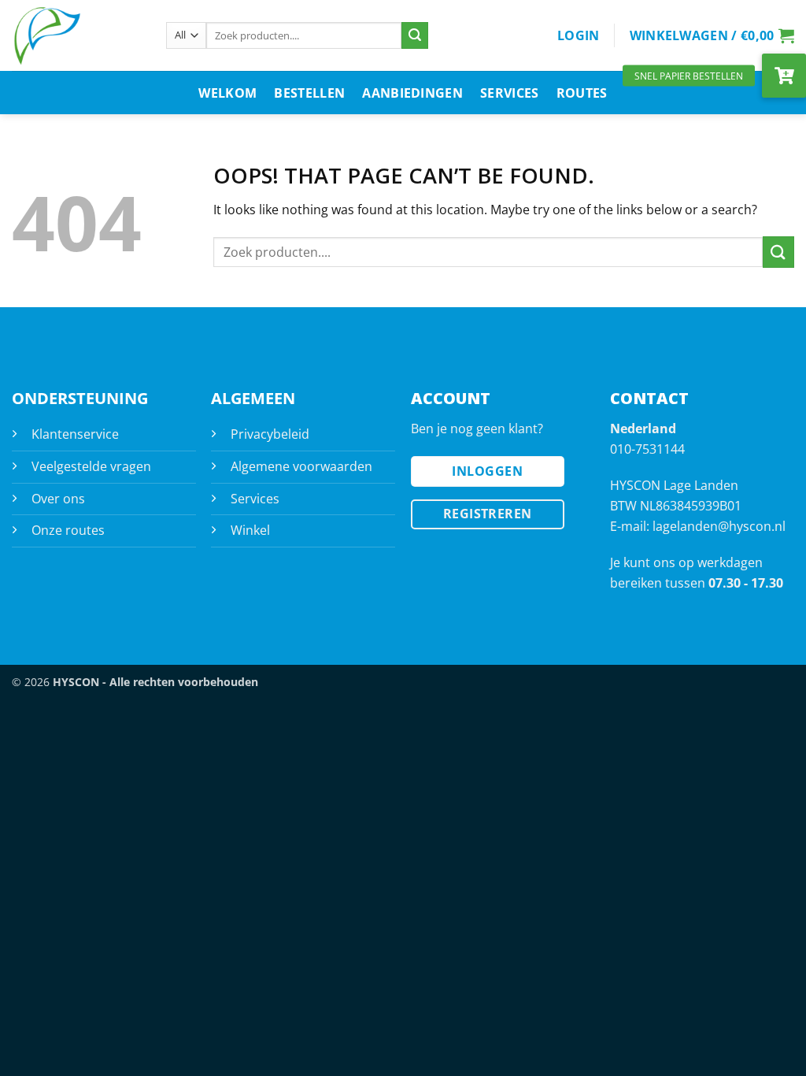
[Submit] (414, 35)
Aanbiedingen (412, 93)
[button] (578, 35)
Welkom (227, 93)
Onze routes (68, 530)
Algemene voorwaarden (301, 466)
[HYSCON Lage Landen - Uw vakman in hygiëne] (77, 35)
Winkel (250, 530)
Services (509, 93)
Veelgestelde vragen (91, 466)
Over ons (58, 498)
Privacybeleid (270, 434)
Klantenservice (75, 434)
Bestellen (309, 93)
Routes (582, 93)
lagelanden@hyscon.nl (719, 526)
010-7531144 (647, 449)
